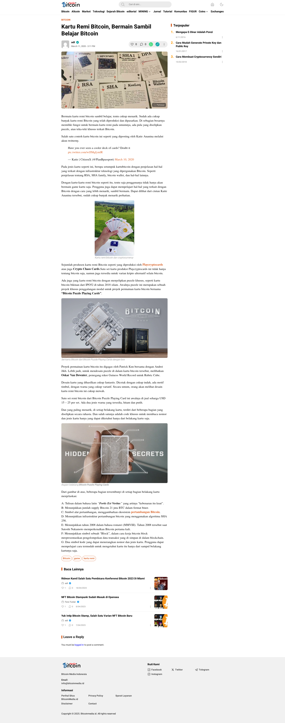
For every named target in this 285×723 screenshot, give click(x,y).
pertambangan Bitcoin (145, 512)
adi (73, 42)
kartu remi (89, 558)
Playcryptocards (152, 264)
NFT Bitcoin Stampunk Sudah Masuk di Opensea (90, 597)
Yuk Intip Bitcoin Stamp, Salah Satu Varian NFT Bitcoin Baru (96, 616)
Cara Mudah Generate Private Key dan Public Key (198, 44)
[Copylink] (157, 44)
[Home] (212, 4)
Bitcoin (65, 20)
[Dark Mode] (222, 4)
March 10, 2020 (124, 159)
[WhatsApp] (151, 44)
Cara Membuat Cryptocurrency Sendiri (198, 57)
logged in (79, 645)
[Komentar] (141, 44)
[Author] (65, 44)
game (77, 558)
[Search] (123, 4)
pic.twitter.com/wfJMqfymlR (85, 152)
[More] (164, 44)
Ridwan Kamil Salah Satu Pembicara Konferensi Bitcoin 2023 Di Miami (103, 578)
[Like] (132, 44)
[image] (161, 583)
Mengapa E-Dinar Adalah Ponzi (194, 32)
